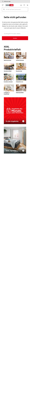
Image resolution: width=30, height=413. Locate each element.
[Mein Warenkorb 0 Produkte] (27, 5)
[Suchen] (4, 9)
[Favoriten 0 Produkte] (24, 5)
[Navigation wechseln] (2, 5)
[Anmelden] (21, 5)
